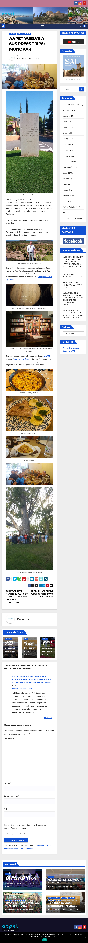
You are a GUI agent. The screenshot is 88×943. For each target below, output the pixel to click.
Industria (66, 169)
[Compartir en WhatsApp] (19, 579)
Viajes (45, 638)
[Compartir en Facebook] (8, 579)
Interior (27, 33)
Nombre (7, 783)
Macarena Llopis (70, 886)
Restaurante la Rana (21, 359)
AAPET (47, 356)
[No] (85, 937)
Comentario (9, 739)
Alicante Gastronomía (71, 95)
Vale (44, 940)
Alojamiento (67, 101)
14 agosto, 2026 (56, 909)
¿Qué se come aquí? (71, 209)
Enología (13, 33)
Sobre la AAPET (69, 341)
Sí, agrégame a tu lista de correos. (19, 834)
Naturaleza (67, 186)
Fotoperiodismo (69, 152)
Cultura (65, 118)
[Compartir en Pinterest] (24, 579)
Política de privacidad (71, 338)
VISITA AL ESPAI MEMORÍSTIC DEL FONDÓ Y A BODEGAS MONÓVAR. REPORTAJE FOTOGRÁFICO (17, 597)
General (20, 33)
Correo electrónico (11, 796)
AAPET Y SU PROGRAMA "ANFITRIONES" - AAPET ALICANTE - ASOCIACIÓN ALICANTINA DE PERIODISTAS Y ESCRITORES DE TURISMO (31, 679)
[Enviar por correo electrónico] (32, 579)
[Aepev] (73, 61)
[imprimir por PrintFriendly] (41, 579)
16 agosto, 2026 (13, 883)
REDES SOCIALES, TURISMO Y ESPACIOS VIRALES (72, 275)
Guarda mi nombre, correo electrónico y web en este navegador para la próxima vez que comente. (28, 826)
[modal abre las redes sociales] (46, 579)
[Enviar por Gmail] (36, 579)
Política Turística (69, 197)
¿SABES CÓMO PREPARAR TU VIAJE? (64, 881)
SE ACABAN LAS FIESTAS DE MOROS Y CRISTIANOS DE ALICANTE (41, 594)
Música (65, 180)
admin (22, 56)
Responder (48, 717)
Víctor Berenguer (71, 909)
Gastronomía (68, 158)
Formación (67, 146)
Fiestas (65, 140)
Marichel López (28, 909)
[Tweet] (15, 579)
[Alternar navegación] (42, 26)
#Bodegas (35, 58)
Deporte (66, 123)
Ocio (25, 638)
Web (5, 809)
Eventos (66, 135)
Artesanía (66, 106)
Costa (65, 112)
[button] (80, 26)
